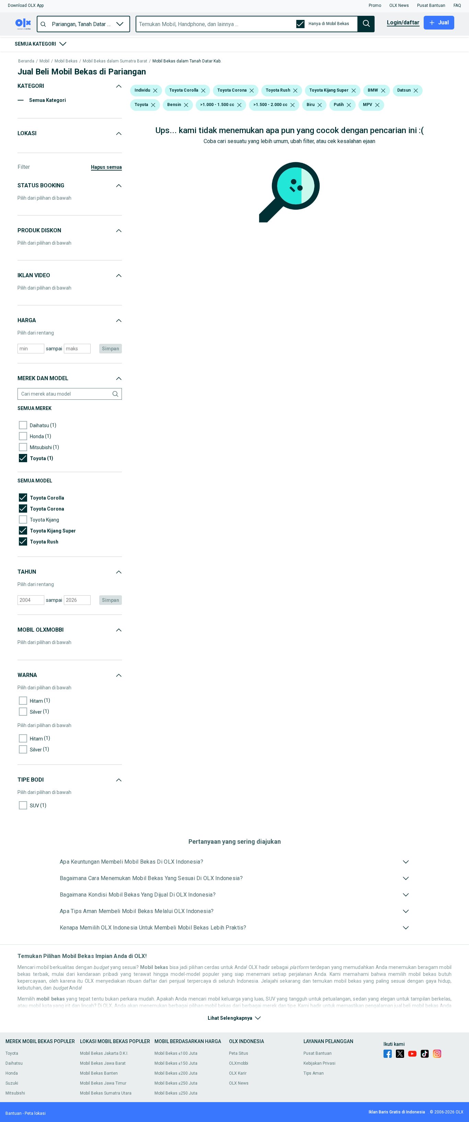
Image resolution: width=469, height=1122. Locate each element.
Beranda (26, 61)
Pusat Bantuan (318, 1053)
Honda (11, 1073)
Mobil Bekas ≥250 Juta (176, 1093)
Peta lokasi (35, 1113)
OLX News (239, 1083)
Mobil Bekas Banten (99, 1073)
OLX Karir (238, 1073)
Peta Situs (238, 1053)
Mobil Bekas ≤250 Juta (176, 1083)
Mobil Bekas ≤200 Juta (176, 1073)
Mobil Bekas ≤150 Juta (176, 1063)
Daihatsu (14, 1063)
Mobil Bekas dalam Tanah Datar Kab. (186, 61)
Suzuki (11, 1083)
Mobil (44, 61)
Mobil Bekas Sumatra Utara (105, 1093)
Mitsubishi (15, 1093)
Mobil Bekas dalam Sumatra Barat (115, 61)
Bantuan (13, 1113)
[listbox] (155, 90)
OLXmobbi (238, 1063)
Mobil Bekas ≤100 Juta (176, 1053)
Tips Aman (314, 1073)
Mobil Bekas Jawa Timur (103, 1083)
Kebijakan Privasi (319, 1063)
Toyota (11, 1053)
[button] (26, 5)
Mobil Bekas (66, 61)
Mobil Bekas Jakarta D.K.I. (104, 1053)
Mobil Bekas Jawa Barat (103, 1063)
